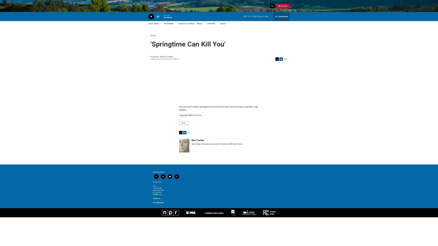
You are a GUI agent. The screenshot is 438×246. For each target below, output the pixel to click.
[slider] (161, 16)
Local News (153, 24)
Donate (283, 6)
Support (211, 24)
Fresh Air (197, 115)
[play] (151, 16)
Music (199, 24)
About (223, 24)
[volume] (158, 16)
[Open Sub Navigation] (161, 24)
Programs (169, 24)
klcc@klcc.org (157, 194)
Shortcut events (187, 24)
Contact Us (156, 198)
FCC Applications (158, 202)
